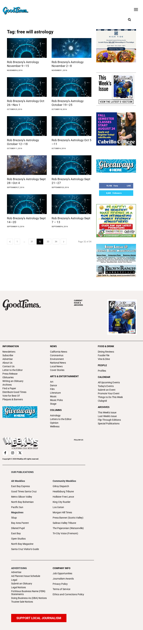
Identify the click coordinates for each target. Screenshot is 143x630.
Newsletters (8, 351)
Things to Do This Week (110, 397)
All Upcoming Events (109, 382)
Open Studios (18, 538)
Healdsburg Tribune (63, 491)
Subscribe (7, 355)
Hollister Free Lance (63, 496)
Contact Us (8, 366)
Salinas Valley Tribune (64, 523)
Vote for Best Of (11, 395)
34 (56, 241)
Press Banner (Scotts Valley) (68, 517)
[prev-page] (10, 241)
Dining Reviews (106, 351)
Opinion (54, 422)
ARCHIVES (78, 302)
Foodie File (103, 355)
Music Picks (56, 400)
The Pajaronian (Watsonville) (68, 528)
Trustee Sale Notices (22, 601)
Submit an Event (106, 389)
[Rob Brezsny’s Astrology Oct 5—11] (71, 126)
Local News (56, 366)
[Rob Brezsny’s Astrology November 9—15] (27, 48)
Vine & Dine (104, 359)
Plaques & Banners (12, 399)
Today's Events (106, 386)
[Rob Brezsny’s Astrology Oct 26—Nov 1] (27, 87)
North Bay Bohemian (22, 502)
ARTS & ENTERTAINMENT (64, 376)
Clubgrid (102, 400)
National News (58, 362)
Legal (14, 579)
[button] (129, 19)
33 (48, 241)
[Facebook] (5, 453)
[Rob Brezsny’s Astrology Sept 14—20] (27, 204)
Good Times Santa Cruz (24, 491)
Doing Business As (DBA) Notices (29, 598)
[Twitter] (20, 453)
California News (58, 351)
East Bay (16, 533)
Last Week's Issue (107, 416)
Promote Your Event (108, 393)
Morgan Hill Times (62, 512)
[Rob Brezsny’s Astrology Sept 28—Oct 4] (27, 165)
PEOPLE (102, 365)
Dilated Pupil (18, 528)
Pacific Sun (17, 507)
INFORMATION (10, 346)
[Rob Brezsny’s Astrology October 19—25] (71, 87)
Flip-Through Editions (109, 419)
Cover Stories (57, 370)
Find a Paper (9, 388)
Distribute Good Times (14, 392)
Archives (7, 384)
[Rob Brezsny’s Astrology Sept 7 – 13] (71, 204)
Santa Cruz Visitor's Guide (25, 549)
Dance (53, 385)
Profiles (102, 370)
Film (52, 389)
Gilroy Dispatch (61, 486)
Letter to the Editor (12, 370)
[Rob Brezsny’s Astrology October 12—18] (27, 126)
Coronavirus (56, 355)
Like (129, 185)
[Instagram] (12, 453)
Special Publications (108, 423)
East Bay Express (20, 486)
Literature (55, 392)
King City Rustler (61, 502)
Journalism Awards (63, 578)
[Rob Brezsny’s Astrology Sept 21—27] (71, 165)
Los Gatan (58, 507)
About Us (7, 362)
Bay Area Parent (20, 523)
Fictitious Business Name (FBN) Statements (28, 593)
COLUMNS (56, 410)
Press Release (9, 373)
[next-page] (64, 241)
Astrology (55, 415)
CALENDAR (104, 377)
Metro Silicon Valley (21, 496)
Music (53, 396)
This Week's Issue (107, 412)
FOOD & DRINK (106, 346)
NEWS (53, 346)
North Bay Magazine (22, 543)
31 (32, 241)
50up (14, 517)
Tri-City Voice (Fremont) (65, 533)
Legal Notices (18, 587)
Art (51, 381)
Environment (57, 359)
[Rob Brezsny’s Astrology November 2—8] (71, 48)
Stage (53, 403)
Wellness (54, 426)
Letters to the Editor (61, 419)
